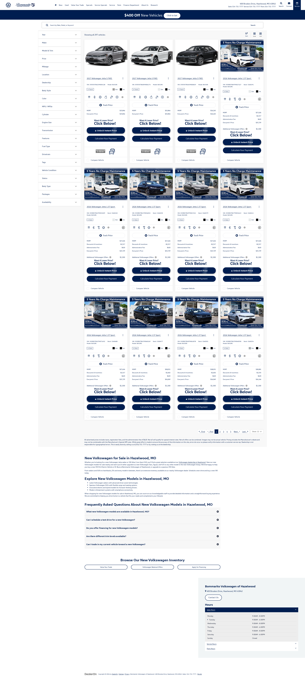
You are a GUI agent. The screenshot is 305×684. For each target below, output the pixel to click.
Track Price (107, 105)
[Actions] (123, 78)
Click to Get (172, 15)
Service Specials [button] (101, 5)
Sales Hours (211, 610)
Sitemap (121, 674)
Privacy (127, 674)
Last (244, 431)
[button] (125, 55)
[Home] (56, 5)
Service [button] (112, 5)
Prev (210, 431)
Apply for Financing (199, 567)
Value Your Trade (77, 5)
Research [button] (154, 5)
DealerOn (115, 674)
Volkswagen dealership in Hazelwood (192, 462)
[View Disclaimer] (122, 97)
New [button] (60, 5)
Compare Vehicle (97, 160)
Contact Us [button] (213, 597)
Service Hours (211, 644)
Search (253, 25)
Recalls (200, 674)
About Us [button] (144, 5)
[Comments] (259, 99)
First (202, 431)
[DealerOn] (91, 674)
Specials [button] (89, 5)
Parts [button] (119, 5)
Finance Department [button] (131, 5)
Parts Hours (211, 648)
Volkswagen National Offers (152, 567)
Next (236, 431)
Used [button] (67, 5)
